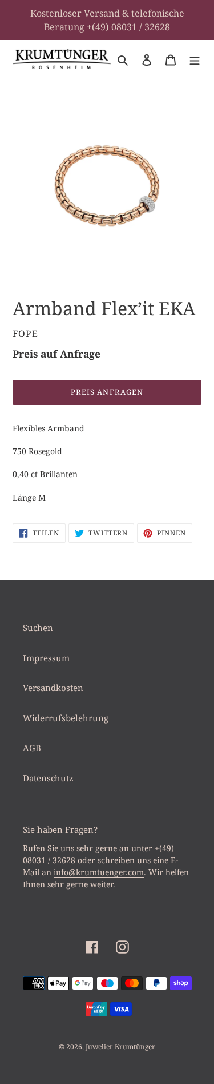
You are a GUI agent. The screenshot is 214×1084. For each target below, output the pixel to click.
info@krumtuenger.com (99, 872)
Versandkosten (53, 687)
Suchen (38, 627)
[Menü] (195, 59)
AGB (32, 747)
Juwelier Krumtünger (120, 1046)
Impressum (46, 658)
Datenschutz (48, 778)
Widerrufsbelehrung (65, 718)
